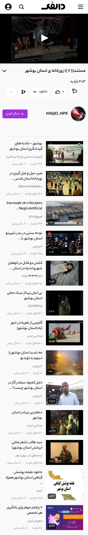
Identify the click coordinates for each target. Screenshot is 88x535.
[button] (44, 38)
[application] (44, 38)
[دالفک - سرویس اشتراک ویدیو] (57, 7)
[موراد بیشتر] (11, 92)
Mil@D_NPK (57, 114)
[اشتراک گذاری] (23, 92)
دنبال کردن (13, 113)
